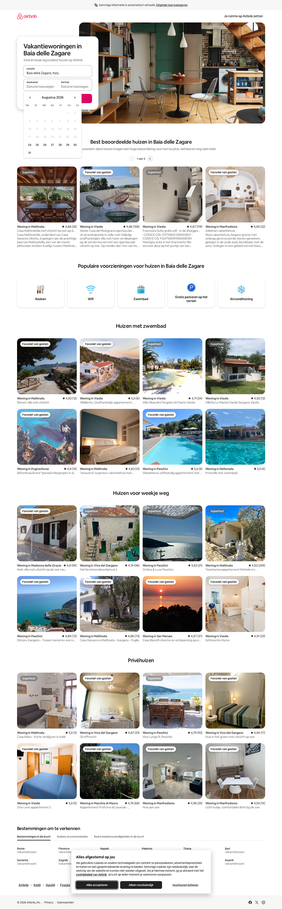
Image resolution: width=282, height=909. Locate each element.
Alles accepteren (97, 885)
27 (52, 145)
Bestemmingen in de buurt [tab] (34, 836)
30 (75, 145)
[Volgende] (150, 159)
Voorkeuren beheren (185, 885)
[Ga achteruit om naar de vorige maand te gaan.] (30, 97)
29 (67, 145)
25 (37, 145)
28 (60, 145)
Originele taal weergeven (172, 5)
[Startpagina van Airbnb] (27, 16)
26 (44, 145)
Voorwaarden (65, 902)
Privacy (48, 902)
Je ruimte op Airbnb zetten (243, 16)
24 (29, 145)
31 (29, 153)
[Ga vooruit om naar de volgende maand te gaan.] (75, 97)
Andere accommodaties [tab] (72, 836)
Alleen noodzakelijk (141, 885)
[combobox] (58, 73)
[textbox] (41, 86)
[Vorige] (132, 159)
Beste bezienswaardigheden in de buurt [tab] (119, 836)
